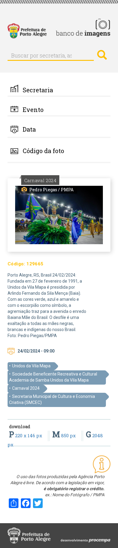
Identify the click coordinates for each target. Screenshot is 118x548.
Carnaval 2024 (26, 388)
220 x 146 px (26, 435)
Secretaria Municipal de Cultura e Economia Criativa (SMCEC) (52, 399)
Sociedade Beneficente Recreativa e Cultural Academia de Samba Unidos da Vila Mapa (53, 377)
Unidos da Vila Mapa (31, 365)
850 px (64, 435)
